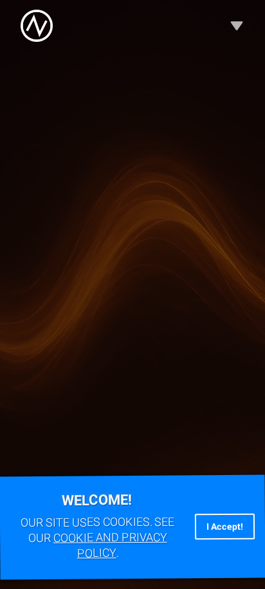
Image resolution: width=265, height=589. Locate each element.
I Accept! (224, 526)
